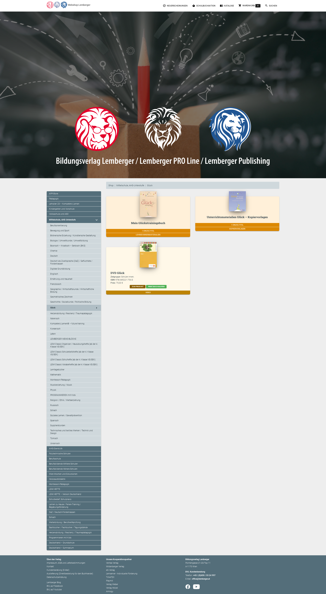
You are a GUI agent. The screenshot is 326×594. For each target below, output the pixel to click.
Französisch (55, 284)
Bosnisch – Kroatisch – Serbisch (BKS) (67, 246)
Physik (53, 390)
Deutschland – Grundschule (61, 543)
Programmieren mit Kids (60, 537)
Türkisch (54, 438)
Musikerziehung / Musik (61, 385)
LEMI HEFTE (54, 489)
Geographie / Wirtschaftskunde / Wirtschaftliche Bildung (72, 290)
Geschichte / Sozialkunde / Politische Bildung (70, 302)
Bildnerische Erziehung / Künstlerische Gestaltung (73, 235)
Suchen (271, 5)
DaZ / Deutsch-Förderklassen (62, 512)
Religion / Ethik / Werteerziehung (65, 400)
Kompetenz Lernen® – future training (67, 323)
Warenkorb (248, 5)
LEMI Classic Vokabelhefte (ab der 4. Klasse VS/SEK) (73, 364)
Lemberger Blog (54, 582)
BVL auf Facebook (55, 586)
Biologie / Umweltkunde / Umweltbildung (69, 240)
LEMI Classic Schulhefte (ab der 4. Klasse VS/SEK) (72, 359)
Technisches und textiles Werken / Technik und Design (71, 431)
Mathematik (55, 375)
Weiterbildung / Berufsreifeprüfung (65, 522)
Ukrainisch (55, 443)
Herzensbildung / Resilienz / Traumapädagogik (70, 532)
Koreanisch (55, 329)
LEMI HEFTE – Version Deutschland (65, 494)
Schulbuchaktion (203, 5)
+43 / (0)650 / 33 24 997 (204, 575)
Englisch (54, 274)
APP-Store (53, 193)
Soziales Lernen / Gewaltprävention (66, 415)
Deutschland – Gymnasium (61, 548)
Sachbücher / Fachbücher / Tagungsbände (68, 527)
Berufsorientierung (58, 225)
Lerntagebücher (57, 369)
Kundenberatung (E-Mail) (58, 570)
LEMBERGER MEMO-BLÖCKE (63, 339)
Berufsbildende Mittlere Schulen (63, 464)
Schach (53, 410)
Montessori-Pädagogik (60, 380)
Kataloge (227, 5)
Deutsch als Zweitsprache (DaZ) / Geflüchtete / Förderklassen (71, 262)
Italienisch (54, 318)
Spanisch (54, 420)
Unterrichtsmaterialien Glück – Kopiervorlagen (237, 217)
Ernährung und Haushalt (61, 279)
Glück (149, 185)
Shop (110, 185)
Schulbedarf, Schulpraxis (60, 499)
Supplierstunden (57, 425)
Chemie (53, 251)
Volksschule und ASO (58, 214)
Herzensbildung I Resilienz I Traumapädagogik (71, 313)
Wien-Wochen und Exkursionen (63, 474)
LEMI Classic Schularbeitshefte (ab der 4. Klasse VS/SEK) (71, 353)
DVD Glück (117, 273)
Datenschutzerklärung (57, 577)
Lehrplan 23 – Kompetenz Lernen (64, 204)
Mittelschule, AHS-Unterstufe (130, 185)
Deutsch (54, 256)
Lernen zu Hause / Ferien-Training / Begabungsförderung (65, 505)
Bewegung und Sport (59, 230)
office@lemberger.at (201, 579)
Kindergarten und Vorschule (61, 209)
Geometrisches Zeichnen (61, 297)
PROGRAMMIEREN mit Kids (63, 395)
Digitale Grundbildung (60, 269)
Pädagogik (54, 199)
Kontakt (50, 566)
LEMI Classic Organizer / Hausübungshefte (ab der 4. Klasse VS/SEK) (74, 345)
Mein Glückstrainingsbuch (148, 223)
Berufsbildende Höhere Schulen (63, 469)
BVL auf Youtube (54, 589)
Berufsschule (55, 459)
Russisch (54, 405)
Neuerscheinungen (175, 5)
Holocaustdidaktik (57, 479)
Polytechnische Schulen (60, 453)
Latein (53, 334)
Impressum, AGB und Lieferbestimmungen (66, 563)
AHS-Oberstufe (55, 448)
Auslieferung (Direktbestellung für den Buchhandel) (70, 573)
